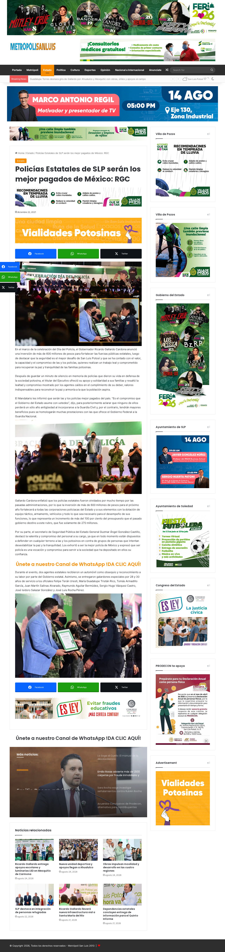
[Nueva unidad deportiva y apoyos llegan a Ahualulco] (78, 850)
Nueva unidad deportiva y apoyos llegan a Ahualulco (76, 865)
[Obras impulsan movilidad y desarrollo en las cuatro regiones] (122, 850)
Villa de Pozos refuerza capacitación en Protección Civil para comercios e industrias (75, 79)
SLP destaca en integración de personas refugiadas (33, 910)
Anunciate (155, 69)
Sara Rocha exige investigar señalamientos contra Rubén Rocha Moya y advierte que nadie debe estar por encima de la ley (52, 783)
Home (20, 153)
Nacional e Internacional (129, 69)
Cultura (75, 69)
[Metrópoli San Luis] (33, 46)
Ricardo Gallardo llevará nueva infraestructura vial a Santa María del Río (77, 912)
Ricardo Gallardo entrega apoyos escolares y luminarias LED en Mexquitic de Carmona (33, 869)
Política (61, 69)
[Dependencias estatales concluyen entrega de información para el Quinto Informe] (122, 895)
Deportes (90, 69)
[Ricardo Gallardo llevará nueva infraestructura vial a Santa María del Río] (78, 895)
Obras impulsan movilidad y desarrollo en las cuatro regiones (121, 867)
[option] (78, 782)
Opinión (105, 69)
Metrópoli (32, 69)
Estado (47, 69)
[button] (78, 304)
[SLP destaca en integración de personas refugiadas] (34, 895)
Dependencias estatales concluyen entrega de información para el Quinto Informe (120, 914)
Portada (17, 69)
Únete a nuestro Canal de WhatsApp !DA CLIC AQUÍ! (78, 564)
